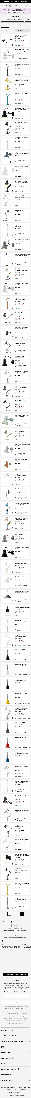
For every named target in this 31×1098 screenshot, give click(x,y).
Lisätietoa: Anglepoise (18, 25)
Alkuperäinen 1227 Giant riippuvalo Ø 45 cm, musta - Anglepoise (21, 650)
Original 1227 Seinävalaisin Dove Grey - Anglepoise (22, 533)
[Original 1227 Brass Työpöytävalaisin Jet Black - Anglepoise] (15, 874)
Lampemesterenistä (10, 1069)
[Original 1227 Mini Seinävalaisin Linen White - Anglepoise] (15, 54)
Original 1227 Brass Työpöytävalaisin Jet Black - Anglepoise (21, 869)
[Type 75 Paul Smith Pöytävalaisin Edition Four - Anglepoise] (15, 317)
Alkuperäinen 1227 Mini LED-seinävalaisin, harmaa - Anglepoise (22, 811)
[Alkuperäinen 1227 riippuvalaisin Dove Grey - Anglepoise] (15, 903)
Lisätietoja (6, 1075)
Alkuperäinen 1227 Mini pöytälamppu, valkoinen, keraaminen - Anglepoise (21, 474)
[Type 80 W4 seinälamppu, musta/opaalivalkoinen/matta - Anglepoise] (15, 859)
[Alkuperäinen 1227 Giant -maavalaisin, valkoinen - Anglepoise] (15, 640)
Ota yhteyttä (7, 1030)
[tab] (15, 1030)
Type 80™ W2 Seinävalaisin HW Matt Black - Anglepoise (22, 796)
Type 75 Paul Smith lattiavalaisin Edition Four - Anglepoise (22, 255)
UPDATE (14, 12)
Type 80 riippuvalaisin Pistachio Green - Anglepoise (22, 782)
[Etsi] (26, 5)
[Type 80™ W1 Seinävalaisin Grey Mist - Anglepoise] (15, 450)
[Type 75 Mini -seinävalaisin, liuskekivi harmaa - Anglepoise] (15, 157)
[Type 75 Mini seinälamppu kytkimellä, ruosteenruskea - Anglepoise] (15, 464)
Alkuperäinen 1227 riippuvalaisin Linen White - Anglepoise (21, 621)
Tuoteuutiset (7, 1080)
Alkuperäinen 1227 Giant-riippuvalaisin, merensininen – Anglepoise (22, 752)
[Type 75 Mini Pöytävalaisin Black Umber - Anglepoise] (15, 493)
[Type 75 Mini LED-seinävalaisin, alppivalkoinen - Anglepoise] (15, 844)
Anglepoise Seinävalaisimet (12, 20)
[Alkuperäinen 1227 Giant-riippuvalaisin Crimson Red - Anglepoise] (15, 742)
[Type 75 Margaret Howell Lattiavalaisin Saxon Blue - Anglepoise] (15, 98)
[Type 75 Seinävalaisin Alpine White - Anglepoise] (15, 171)
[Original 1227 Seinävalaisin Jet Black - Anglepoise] (15, 552)
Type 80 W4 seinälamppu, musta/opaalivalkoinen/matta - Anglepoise (22, 855)
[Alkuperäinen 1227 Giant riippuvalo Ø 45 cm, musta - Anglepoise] (15, 654)
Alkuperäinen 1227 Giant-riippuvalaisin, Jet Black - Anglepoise (21, 679)
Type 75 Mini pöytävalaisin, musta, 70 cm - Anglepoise (21, 386)
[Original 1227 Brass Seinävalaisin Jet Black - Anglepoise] (15, 362)
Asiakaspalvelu (8, 1036)
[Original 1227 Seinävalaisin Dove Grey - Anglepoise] (15, 538)
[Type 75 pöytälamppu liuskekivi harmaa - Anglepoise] (15, 347)
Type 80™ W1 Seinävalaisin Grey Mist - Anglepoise (22, 445)
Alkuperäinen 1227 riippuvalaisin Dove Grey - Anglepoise (21, 898)
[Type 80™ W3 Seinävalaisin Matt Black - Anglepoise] (15, 40)
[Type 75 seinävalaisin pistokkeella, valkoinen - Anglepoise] (15, 581)
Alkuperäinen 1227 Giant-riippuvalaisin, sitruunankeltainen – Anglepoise (22, 694)
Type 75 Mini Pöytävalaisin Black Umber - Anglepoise (22, 489)
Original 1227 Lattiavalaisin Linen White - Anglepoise (21, 138)
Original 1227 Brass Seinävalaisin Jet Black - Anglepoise (20, 357)
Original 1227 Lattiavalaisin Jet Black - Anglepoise (22, 65)
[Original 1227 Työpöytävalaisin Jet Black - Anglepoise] (15, 405)
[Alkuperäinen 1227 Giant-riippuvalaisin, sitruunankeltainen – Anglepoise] (15, 698)
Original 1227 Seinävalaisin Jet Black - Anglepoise (22, 548)
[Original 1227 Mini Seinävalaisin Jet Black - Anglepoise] (15, 113)
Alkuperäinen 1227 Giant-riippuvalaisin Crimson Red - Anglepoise (21, 738)
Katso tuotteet (19, 10)
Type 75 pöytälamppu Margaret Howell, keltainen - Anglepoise (22, 79)
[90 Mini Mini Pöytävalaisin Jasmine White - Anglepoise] (15, 567)
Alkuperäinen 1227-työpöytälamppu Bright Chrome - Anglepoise (22, 196)
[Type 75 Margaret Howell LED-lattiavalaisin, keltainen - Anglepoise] (15, 888)
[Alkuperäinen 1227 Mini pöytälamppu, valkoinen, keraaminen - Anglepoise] (15, 479)
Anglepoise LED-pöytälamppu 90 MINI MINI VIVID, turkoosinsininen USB (22, 504)
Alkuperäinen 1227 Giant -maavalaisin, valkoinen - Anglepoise (21, 635)
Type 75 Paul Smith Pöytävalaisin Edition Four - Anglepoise (21, 313)
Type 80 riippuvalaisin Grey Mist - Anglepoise (22, 225)
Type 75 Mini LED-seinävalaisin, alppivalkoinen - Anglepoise (22, 840)
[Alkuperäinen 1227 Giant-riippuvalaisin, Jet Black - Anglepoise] (15, 684)
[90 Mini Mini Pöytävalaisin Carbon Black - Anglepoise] (15, 186)
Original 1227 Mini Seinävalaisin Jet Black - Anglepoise (22, 109)
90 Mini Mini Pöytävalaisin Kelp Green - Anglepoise (22, 430)
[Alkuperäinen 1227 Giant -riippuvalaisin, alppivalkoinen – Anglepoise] (15, 669)
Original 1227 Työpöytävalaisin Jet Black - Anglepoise (22, 401)
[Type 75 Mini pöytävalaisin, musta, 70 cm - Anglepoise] (15, 391)
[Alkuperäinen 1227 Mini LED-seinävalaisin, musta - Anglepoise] (15, 830)
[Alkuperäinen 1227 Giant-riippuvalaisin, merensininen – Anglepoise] (15, 757)
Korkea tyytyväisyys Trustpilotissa (18, 1)
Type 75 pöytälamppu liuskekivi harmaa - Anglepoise (22, 342)
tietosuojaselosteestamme (15, 1021)
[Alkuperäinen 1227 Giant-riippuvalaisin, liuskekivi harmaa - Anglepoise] (15, 727)
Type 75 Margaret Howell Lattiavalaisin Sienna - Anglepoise (21, 298)
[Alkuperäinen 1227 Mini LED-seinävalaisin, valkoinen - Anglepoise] (15, 771)
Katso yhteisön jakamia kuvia (14, 974)
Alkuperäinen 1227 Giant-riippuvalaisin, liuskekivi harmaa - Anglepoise (22, 723)
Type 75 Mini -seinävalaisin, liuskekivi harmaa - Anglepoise (22, 152)
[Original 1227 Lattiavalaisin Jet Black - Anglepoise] (15, 69)
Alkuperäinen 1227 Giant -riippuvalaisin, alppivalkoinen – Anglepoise (22, 665)
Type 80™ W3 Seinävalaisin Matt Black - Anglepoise (22, 35)
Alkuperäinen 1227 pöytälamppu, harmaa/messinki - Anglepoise (22, 211)
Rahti (3, 1064)
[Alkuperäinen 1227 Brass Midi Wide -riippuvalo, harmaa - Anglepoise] (15, 596)
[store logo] (11, 5)
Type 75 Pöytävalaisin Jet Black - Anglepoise (22, 123)
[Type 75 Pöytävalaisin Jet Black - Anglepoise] (15, 128)
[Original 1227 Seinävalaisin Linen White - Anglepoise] (15, 288)
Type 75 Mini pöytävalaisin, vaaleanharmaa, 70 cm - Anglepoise (21, 519)
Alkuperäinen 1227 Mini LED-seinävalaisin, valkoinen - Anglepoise (22, 767)
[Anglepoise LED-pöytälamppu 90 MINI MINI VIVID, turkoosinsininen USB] (15, 508)
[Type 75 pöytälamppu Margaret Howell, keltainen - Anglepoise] (15, 84)
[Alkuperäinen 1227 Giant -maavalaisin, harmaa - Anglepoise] (15, 713)
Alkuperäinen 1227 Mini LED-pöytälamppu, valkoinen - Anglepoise (22, 372)
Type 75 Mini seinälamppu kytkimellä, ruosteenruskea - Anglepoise (21, 460)
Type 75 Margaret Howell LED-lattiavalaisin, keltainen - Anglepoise (22, 884)
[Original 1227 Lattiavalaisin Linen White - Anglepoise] (15, 142)
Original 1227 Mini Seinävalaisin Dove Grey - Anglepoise (22, 240)
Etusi (3, 1047)
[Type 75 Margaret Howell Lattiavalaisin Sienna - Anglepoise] (15, 303)
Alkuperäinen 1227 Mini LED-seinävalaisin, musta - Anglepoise (22, 825)
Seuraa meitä (7, 1058)
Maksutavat (6, 1053)
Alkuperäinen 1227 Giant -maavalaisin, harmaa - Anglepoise (21, 708)
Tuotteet (5, 25)
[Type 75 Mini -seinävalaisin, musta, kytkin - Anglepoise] (15, 332)
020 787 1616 (23, 1090)
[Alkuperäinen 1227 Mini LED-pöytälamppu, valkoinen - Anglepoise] (15, 376)
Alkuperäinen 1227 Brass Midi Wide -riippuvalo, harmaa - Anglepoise (22, 592)
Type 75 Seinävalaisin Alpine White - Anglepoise (21, 167)
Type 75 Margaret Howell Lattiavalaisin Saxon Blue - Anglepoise (21, 94)
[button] (12, 45)
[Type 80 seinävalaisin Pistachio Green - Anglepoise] (15, 420)
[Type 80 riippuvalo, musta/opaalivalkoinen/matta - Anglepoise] (15, 611)
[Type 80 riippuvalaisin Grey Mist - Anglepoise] (15, 230)
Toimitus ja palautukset (12, 1041)
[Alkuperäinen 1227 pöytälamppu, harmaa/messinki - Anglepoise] (15, 215)
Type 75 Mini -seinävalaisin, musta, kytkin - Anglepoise (21, 328)
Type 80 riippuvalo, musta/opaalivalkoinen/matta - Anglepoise (22, 606)
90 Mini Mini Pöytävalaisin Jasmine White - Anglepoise (21, 562)
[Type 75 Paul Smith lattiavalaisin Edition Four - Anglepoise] (15, 259)
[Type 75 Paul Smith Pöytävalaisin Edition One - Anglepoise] (15, 274)
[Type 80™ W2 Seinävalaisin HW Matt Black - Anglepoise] (15, 801)
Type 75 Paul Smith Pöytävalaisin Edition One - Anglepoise (21, 269)
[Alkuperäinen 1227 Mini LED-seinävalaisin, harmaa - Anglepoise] (15, 815)
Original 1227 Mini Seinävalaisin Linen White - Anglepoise (22, 50)
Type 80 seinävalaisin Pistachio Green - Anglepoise (22, 416)
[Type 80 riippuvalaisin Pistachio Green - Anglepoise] (15, 786)
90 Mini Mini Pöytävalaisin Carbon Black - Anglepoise (21, 182)
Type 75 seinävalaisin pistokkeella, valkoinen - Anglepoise (20, 577)
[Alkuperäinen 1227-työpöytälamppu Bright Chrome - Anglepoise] (15, 201)
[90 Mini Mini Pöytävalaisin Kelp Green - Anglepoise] (15, 435)
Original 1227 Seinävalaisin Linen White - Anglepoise (21, 284)
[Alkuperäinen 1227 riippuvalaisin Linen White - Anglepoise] (15, 625)
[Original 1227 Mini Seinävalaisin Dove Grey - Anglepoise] (15, 244)
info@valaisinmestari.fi (16, 1092)
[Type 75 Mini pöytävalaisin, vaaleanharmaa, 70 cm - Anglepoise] (15, 523)
